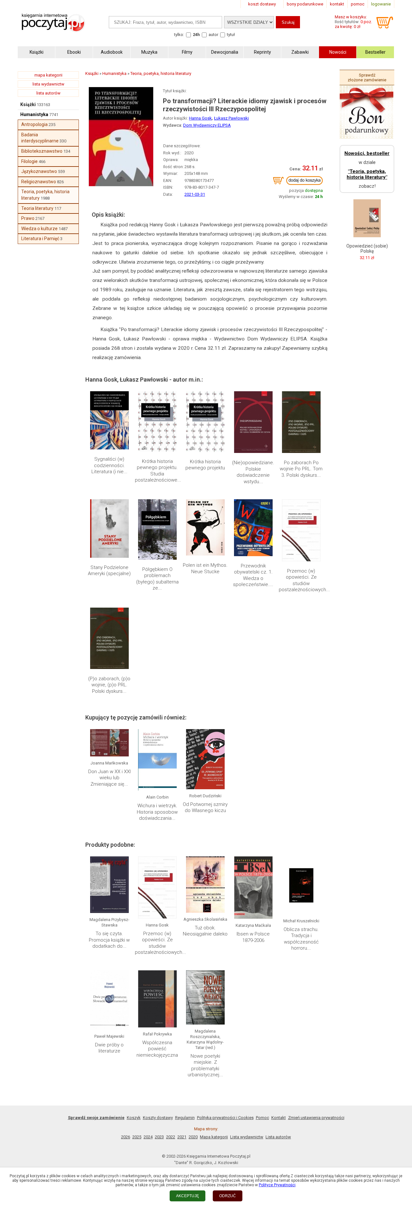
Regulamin (185, 1117)
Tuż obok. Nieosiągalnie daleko (205, 931)
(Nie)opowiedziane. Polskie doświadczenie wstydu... (253, 472)
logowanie (381, 4)
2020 (193, 1136)
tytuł (231, 34)
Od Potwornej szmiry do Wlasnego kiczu (205, 807)
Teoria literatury (37, 208)
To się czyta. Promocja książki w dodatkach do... (109, 940)
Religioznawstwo (38, 181)
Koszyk (134, 1117)
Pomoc (262, 1117)
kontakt (337, 4)
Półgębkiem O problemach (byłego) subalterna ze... (157, 578)
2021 (181, 1136)
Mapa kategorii (214, 1136)
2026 (125, 1136)
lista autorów (48, 93)
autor (213, 34)
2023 (159, 1136)
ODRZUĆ (227, 1196)
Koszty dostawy (158, 1117)
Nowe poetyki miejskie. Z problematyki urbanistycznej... (205, 1065)
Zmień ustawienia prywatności (316, 1117)
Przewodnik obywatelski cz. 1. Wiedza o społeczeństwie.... (253, 575)
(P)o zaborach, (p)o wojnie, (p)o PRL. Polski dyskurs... (109, 685)
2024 (148, 1136)
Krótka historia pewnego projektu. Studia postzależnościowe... (158, 470)
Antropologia (34, 124)
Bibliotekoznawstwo (41, 151)
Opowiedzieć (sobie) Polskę (367, 248)
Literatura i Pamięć (40, 238)
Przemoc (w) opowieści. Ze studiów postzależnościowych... (304, 580)
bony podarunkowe (305, 4)
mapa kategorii (48, 75)
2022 (170, 1136)
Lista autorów (278, 1136)
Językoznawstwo (39, 171)
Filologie (29, 161)
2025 (136, 1136)
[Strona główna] (53, 29)
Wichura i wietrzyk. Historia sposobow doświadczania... (157, 812)
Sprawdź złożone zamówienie (367, 77)
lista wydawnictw (48, 84)
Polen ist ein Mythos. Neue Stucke (205, 568)
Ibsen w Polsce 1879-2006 (253, 937)
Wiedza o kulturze (39, 228)
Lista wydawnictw (246, 1136)
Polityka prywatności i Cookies (225, 1117)
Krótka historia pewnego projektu (205, 465)
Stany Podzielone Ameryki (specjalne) (109, 571)
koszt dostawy (262, 4)
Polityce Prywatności (277, 1185)
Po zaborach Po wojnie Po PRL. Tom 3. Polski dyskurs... (301, 469)
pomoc (357, 4)
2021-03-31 (194, 194)
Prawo (27, 218)
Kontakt (278, 1117)
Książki (28, 104)
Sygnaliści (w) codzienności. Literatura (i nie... (109, 465)
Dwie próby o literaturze (109, 1048)
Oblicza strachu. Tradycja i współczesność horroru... (301, 938)
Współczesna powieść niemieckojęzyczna (157, 1049)
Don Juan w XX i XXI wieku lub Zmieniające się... (109, 778)
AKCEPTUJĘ (187, 1196)
